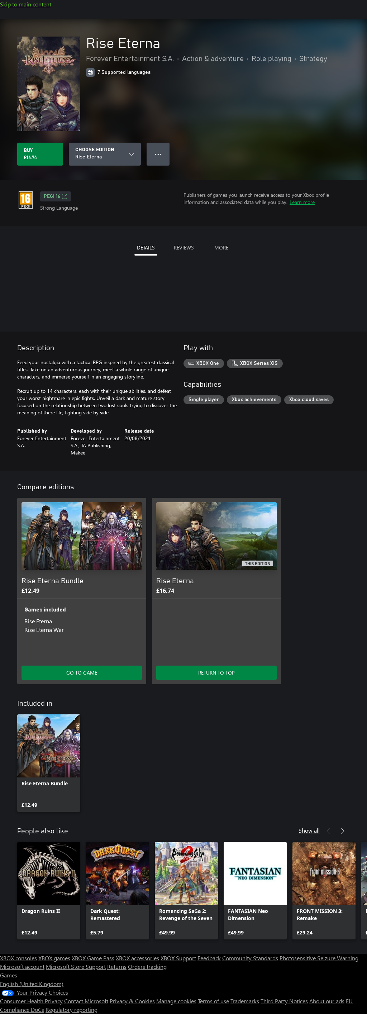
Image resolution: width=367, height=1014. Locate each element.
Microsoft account (22, 966)
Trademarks (244, 1001)
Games (8, 975)
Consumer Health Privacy (31, 1001)
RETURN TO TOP (216, 672)
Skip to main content (25, 4)
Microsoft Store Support (76, 966)
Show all (309, 830)
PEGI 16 (52, 196)
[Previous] (328, 831)
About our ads (326, 1001)
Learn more (302, 202)
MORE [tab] (221, 247)
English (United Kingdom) (31, 983)
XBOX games (54, 958)
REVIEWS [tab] (184, 247)
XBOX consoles (18, 958)
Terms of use (213, 1001)
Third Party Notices (284, 1001)
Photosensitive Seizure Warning (319, 958)
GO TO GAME (81, 672)
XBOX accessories (137, 958)
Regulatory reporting (71, 1009)
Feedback (209, 958)
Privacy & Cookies (132, 1001)
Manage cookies (176, 1001)
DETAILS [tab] (145, 247)
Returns (117, 966)
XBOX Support (178, 958)
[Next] (342, 831)
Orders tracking (147, 966)
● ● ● (158, 154)
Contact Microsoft (86, 1001)
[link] (48, 763)
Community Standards (250, 958)
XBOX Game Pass (93, 958)
